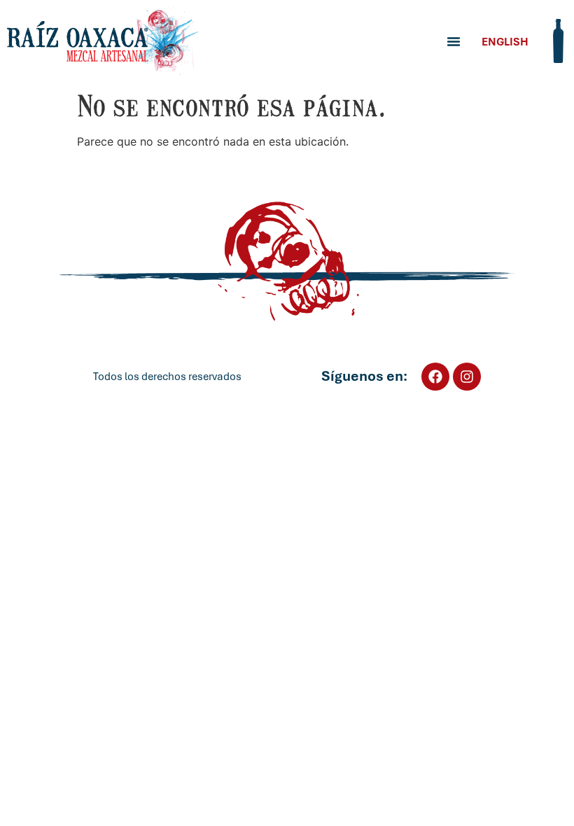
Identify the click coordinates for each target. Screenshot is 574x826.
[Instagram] (467, 377)
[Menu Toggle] (454, 41)
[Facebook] (435, 377)
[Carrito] (558, 41)
